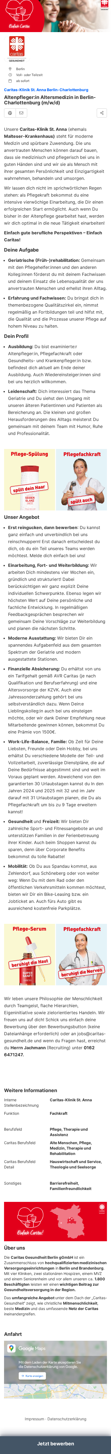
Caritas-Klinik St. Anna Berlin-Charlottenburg (46, 89)
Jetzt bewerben (55, 1443)
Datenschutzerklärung (66, 1419)
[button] (10, 113)
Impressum (34, 1419)
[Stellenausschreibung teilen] (102, 113)
